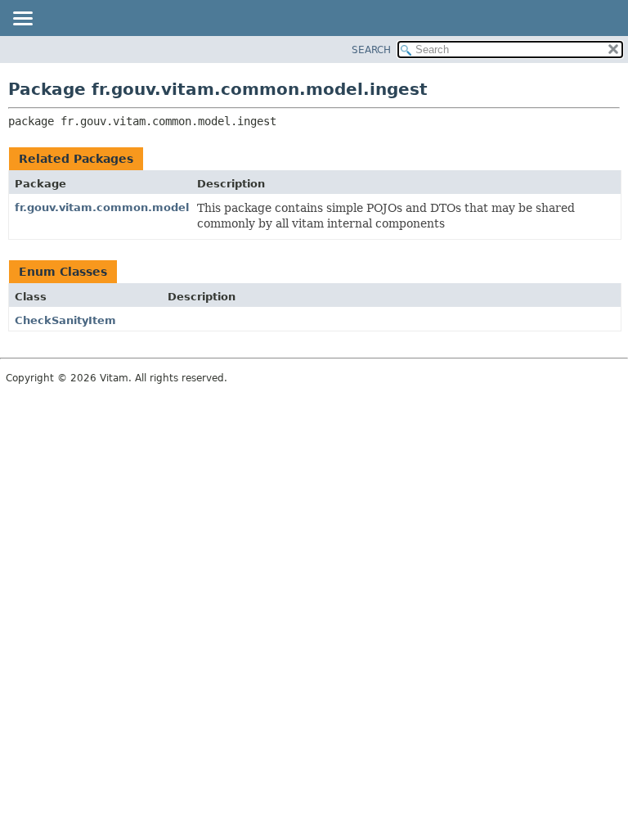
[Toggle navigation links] (22, 19)
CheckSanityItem (65, 320)
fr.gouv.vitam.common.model (102, 207)
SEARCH (371, 50)
